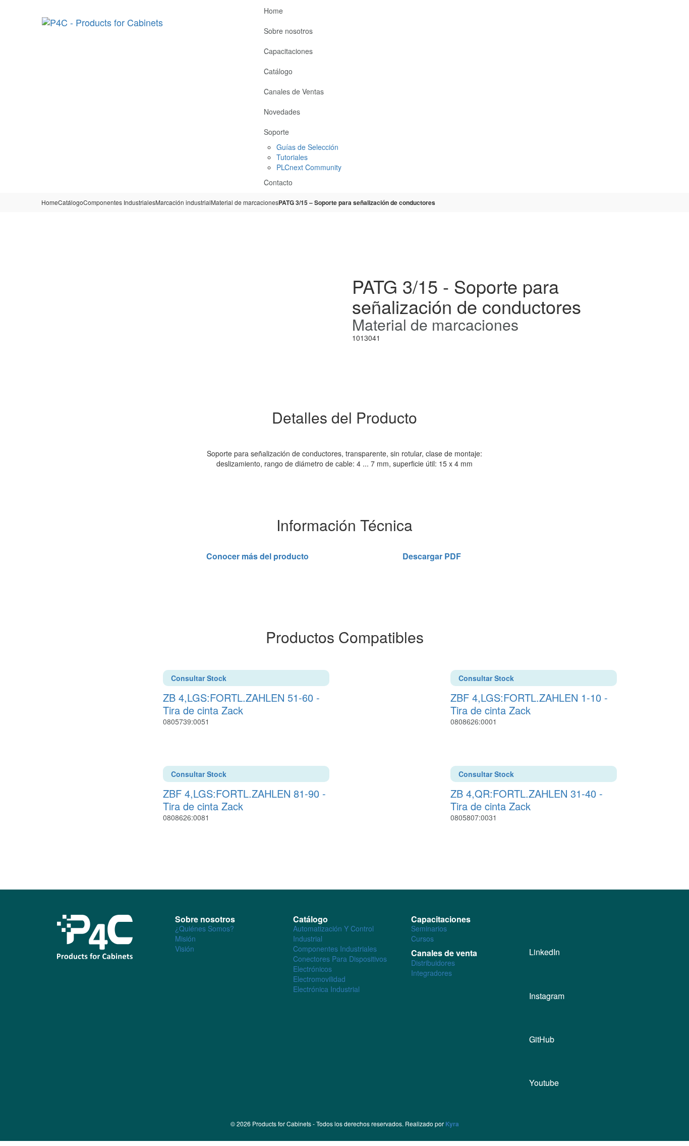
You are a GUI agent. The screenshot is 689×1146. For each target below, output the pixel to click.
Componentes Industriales (119, 202)
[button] (643, 9)
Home (49, 202)
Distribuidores (433, 963)
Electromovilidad (319, 979)
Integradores (431, 973)
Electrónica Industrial (326, 989)
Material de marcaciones (244, 202)
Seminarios (429, 928)
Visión (184, 949)
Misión (185, 938)
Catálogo (70, 202)
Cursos (422, 938)
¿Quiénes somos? (204, 928)
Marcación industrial (183, 202)
